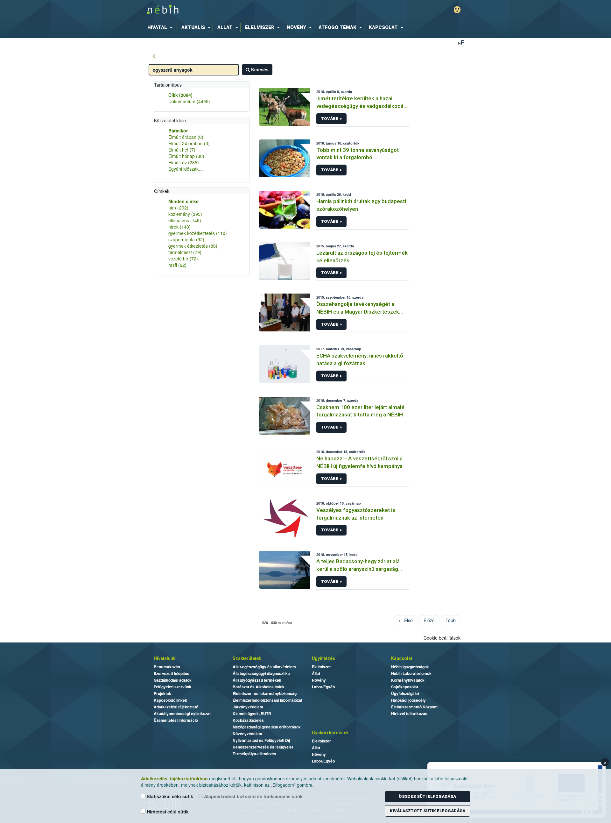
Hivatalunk (164, 658)
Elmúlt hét (181, 149)
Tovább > (331, 118)
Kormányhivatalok (408, 680)
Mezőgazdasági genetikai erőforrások (267, 727)
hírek (179, 226)
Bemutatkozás (167, 667)
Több (451, 620)
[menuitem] (161, 27)
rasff (177, 265)
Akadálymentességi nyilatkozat (182, 713)
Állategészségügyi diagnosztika (261, 673)
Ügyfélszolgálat (405, 693)
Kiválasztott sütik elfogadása (427, 810)
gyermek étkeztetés (192, 246)
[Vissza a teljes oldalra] (154, 57)
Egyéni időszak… (185, 169)
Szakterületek (247, 658)
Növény (319, 680)
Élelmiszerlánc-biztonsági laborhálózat (267, 700)
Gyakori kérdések (330, 732)
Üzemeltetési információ (176, 720)
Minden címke (183, 201)
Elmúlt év (183, 162)
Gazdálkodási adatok (173, 680)
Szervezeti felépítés (171, 673)
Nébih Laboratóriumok (411, 673)
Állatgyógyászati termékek (257, 680)
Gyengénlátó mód (457, 9)
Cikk (180, 95)
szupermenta (186, 239)
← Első (405, 620)
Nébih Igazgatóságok (410, 667)
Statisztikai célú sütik (169, 796)
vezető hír (183, 258)
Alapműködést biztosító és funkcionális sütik (253, 796)
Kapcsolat (401, 658)
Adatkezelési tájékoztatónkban (174, 778)
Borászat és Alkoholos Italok (258, 687)
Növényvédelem (247, 733)
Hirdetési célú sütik (167, 811)
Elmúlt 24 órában (189, 143)
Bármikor (178, 130)
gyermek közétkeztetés (197, 233)
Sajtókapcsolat (404, 687)
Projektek (162, 693)
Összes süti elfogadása (427, 796)
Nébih (238, 10)
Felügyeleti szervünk (172, 687)
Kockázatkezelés (248, 720)
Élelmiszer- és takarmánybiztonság (265, 693)
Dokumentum (189, 101)
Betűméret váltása (461, 42)
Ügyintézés (323, 658)
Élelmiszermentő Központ (414, 707)
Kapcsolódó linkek (170, 700)
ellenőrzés (184, 220)
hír (178, 207)
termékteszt (184, 252)
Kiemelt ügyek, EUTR (252, 713)
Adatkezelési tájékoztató (176, 707)
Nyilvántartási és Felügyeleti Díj (261, 740)
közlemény (185, 214)
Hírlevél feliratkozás (409, 713)
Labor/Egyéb (323, 687)
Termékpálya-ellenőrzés (254, 753)
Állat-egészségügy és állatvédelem (264, 667)
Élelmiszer (321, 667)
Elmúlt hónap (186, 156)
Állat (316, 673)
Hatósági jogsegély (408, 700)
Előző (429, 620)
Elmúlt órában (185, 137)
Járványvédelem (248, 707)
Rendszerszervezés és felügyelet (263, 747)
